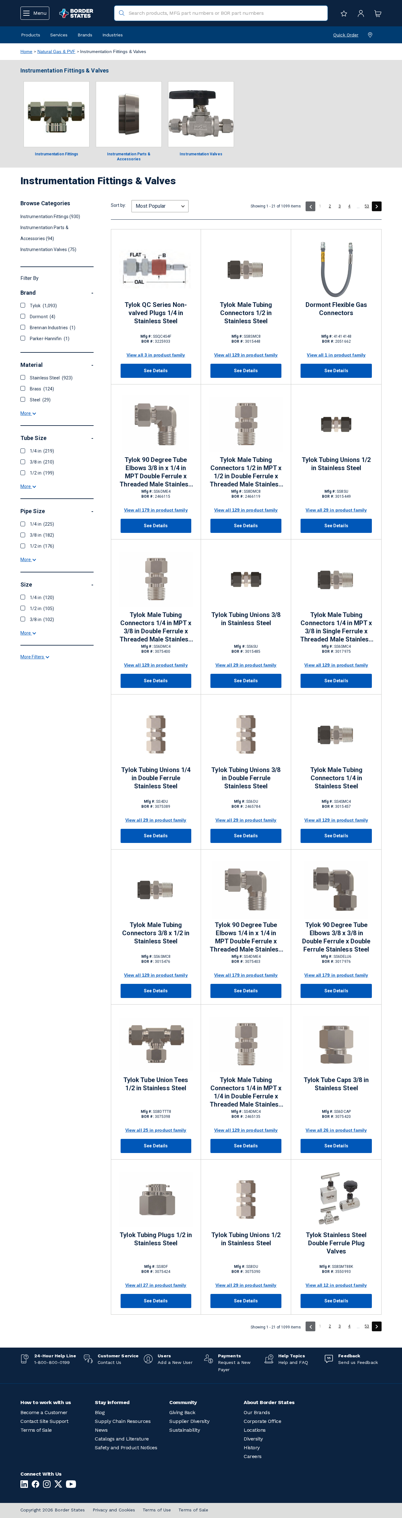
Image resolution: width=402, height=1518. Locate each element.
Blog (100, 1412)
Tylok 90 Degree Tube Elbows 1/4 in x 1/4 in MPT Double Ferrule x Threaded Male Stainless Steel (246, 937)
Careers (253, 1456)
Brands (85, 34)
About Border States (269, 1402)
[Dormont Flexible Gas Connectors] (336, 269)
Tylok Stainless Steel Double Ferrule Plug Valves (336, 1243)
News (101, 1430)
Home (26, 51)
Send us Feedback (358, 1362)
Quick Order (345, 34)
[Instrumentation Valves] (201, 114)
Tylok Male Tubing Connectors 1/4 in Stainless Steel (336, 778)
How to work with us (45, 1402)
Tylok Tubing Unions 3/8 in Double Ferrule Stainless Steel (245, 778)
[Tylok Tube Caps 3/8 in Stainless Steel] (336, 1045)
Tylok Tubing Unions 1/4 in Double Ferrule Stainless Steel (155, 778)
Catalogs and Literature (122, 1439)
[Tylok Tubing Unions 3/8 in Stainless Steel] (246, 579)
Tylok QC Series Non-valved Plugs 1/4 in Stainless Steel (156, 313)
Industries (112, 34)
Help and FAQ (293, 1362)
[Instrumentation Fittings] (57, 114)
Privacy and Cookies (114, 1509)
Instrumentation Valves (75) (48, 249)
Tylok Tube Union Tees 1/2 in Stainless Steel (155, 1084)
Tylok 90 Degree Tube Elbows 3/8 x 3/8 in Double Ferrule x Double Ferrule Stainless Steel (336, 937)
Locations (255, 1430)
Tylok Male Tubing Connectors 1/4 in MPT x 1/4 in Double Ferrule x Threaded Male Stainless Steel (246, 1092)
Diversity (253, 1439)
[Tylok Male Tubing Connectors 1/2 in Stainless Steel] (246, 269)
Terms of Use (157, 1509)
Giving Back (182, 1412)
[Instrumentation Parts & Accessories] (129, 114)
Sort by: (118, 205)
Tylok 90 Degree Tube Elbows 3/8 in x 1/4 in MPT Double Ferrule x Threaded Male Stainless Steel (156, 472)
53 (367, 206)
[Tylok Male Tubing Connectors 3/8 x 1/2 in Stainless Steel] (156, 890)
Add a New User (175, 1362)
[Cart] (376, 13)
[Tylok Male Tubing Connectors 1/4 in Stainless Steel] (336, 734)
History (252, 1448)
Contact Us (110, 1362)
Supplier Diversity (189, 1421)
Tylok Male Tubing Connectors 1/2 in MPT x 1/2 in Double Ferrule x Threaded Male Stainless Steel (246, 472)
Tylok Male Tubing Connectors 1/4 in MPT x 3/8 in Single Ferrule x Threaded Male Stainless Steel (336, 627)
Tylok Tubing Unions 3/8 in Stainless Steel (245, 619)
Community (183, 1402)
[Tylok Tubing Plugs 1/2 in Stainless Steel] (156, 1200)
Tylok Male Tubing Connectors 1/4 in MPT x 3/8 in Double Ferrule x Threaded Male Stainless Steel (156, 627)
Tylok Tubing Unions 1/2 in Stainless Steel (336, 464)
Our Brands (257, 1412)
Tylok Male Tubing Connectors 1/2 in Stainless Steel (246, 313)
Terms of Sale (36, 1430)
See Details (156, 370)
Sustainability (184, 1430)
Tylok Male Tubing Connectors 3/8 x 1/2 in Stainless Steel (155, 933)
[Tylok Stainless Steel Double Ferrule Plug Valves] (336, 1200)
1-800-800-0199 (52, 1362)
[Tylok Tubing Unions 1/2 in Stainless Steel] (336, 424)
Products (30, 34)
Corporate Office (262, 1421)
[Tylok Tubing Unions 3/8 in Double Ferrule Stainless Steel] (246, 734)
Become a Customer (44, 1412)
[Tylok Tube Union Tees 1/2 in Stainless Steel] (156, 1045)
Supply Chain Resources (122, 1421)
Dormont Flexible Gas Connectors (336, 309)
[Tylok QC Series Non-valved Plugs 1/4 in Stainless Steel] (156, 269)
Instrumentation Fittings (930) (50, 216)
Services (59, 34)
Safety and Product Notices (126, 1448)
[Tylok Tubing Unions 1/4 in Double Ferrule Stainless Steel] (156, 734)
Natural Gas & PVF (56, 51)
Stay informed (112, 1402)
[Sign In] (359, 13)
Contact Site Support (44, 1421)
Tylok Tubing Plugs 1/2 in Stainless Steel (156, 1239)
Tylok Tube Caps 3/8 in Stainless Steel (336, 1084)
